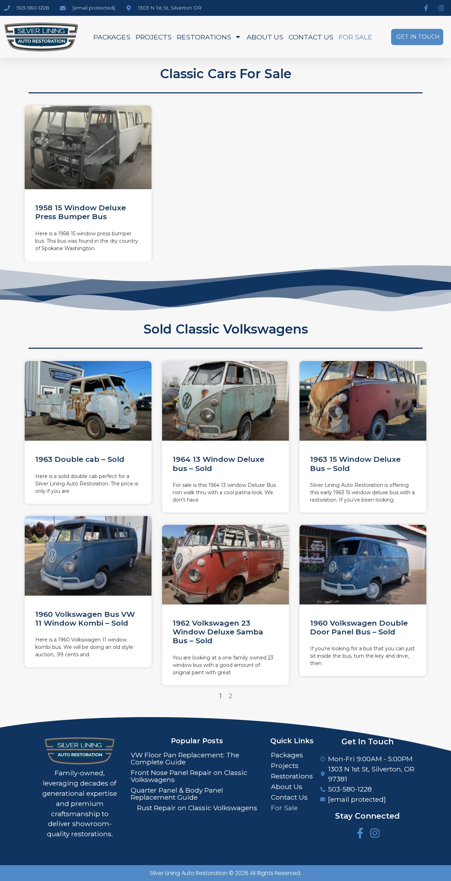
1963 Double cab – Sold (79, 459)
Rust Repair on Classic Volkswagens (197, 807)
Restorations (204, 37)
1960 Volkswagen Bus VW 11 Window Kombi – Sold (85, 618)
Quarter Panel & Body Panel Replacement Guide (177, 794)
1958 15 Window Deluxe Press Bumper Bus (80, 212)
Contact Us (311, 37)
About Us (265, 37)
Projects (154, 37)
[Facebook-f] (360, 833)
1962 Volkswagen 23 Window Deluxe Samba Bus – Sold (218, 632)
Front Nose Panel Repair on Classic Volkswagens (189, 776)
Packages (111, 37)
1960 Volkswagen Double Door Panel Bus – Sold (359, 627)
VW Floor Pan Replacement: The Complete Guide (185, 758)
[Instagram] (375, 833)
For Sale (355, 37)
